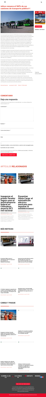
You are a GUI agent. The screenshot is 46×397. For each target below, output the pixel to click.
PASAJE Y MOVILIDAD (22, 85)
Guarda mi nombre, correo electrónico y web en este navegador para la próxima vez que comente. (17, 146)
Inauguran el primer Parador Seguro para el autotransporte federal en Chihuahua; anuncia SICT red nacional (8, 203)
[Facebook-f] (40, 377)
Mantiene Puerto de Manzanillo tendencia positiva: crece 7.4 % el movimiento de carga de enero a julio (25, 290)
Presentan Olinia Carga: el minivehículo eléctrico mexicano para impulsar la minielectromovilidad (8, 260)
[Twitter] (41, 377)
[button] (5, 2)
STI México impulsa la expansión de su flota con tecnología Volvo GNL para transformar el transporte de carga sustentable (8, 290)
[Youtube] (43, 377)
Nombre (3, 124)
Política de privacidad (23, 150)
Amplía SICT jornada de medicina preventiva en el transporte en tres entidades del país (25, 332)
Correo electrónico (5, 130)
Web (2, 137)
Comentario (4, 106)
